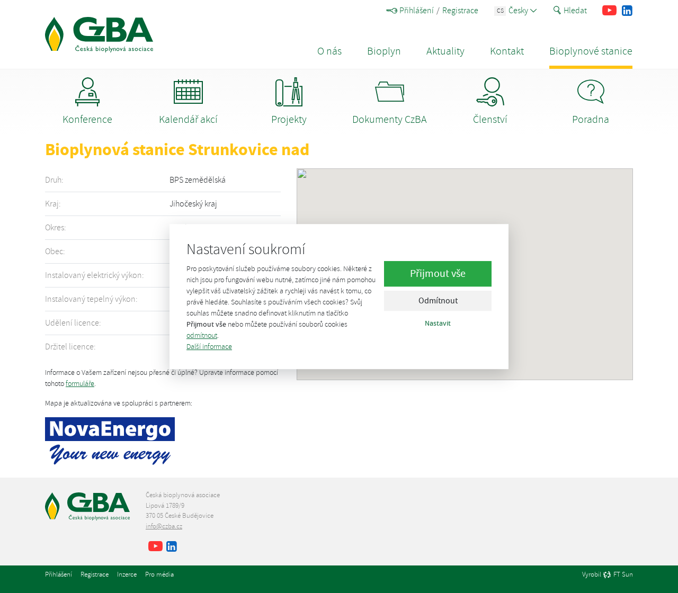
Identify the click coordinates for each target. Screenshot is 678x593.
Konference (87, 119)
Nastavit (438, 323)
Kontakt (507, 51)
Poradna (590, 119)
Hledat (575, 10)
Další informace (209, 346)
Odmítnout (438, 301)
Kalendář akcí (188, 119)
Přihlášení (416, 10)
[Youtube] (609, 10)
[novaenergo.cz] (110, 439)
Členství (490, 119)
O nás (329, 51)
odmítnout (201, 335)
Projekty (289, 119)
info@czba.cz (164, 526)
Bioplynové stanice (590, 51)
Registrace (460, 10)
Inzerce (127, 574)
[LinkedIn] (627, 10)
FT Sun (623, 575)
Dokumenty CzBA (389, 119)
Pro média (159, 574)
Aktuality (445, 51)
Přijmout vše (438, 274)
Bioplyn (384, 51)
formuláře (80, 383)
